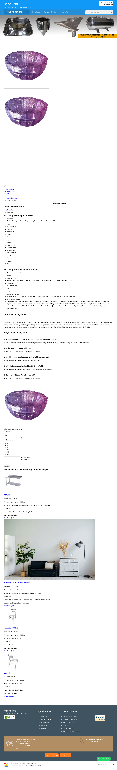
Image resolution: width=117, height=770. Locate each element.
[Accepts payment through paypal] (100, 720)
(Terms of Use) (32, 763)
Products (9, 196)
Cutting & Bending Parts (70, 719)
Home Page (36, 12)
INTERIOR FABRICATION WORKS (17, 583)
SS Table (7, 495)
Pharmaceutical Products (70, 716)
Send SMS (66, 755)
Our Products (14, 12)
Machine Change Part (69, 722)
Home (8, 193)
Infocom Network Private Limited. (34, 765)
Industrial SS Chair (11, 628)
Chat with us (105, 759)
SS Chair (7, 673)
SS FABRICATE (18, 5)
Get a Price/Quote (9, 210)
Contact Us (64, 12)
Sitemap (43, 728)
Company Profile (50, 12)
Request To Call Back (10, 191)
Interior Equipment (12, 198)
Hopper (65, 725)
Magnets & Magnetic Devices (71, 731)
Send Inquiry (10, 189)
